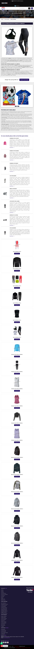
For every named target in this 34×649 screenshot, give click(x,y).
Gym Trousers (13, 175)
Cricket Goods (3, 630)
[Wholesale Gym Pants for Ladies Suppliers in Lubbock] (5, 206)
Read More (11, 147)
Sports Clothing (3, 616)
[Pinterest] (6, 3)
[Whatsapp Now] (1, 643)
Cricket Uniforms (4, 605)
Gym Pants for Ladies (14, 201)
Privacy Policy (3, 593)
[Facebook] (2, 3)
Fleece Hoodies (3, 621)
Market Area (3, 600)
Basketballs (3, 629)
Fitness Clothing (4, 618)
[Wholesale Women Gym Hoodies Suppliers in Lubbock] (5, 156)
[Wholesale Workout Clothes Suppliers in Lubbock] (5, 220)
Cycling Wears (3, 606)
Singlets (2, 626)
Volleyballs (3, 633)
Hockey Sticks (3, 631)
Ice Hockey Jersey (4, 608)
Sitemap (2, 596)
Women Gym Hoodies (14, 150)
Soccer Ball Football (4, 632)
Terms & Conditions (4, 594)
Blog (2, 597)
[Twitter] (3, 3)
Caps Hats (3, 620)
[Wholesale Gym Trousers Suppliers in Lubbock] (5, 181)
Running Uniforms (4, 613)
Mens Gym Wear (13, 188)
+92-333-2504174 (7, 637)
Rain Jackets (3, 625)
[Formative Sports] (3, 9)
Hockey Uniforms (4, 607)
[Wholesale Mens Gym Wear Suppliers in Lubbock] (5, 193)
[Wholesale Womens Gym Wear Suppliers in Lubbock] (5, 168)
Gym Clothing (3, 619)
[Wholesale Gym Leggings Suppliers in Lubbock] (5, 233)
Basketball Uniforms (4, 604)
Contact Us (3, 595)
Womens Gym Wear (14, 163)
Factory (2, 592)
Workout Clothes (14, 215)
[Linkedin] (5, 3)
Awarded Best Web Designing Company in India (22, 647)
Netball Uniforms (4, 609)
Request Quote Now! (24, 79)
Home (2, 19)
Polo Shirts (3, 624)
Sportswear (6, 19)
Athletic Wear (3, 617)
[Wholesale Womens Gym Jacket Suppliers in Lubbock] (5, 143)
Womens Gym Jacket (14, 138)
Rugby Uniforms (4, 612)
